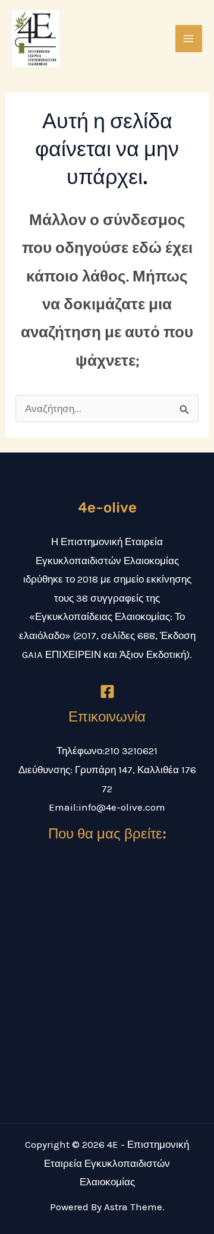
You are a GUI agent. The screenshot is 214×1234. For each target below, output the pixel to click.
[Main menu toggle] (189, 38)
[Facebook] (107, 691)
